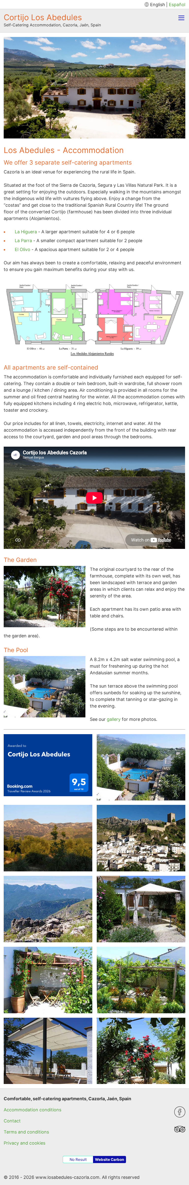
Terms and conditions (26, 1131)
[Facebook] (179, 1115)
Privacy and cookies (24, 1143)
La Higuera (26, 231)
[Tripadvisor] (179, 1133)
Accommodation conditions (32, 1109)
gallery (114, 719)
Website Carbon (109, 1159)
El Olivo (22, 249)
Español (177, 4)
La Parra (23, 240)
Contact (12, 1120)
